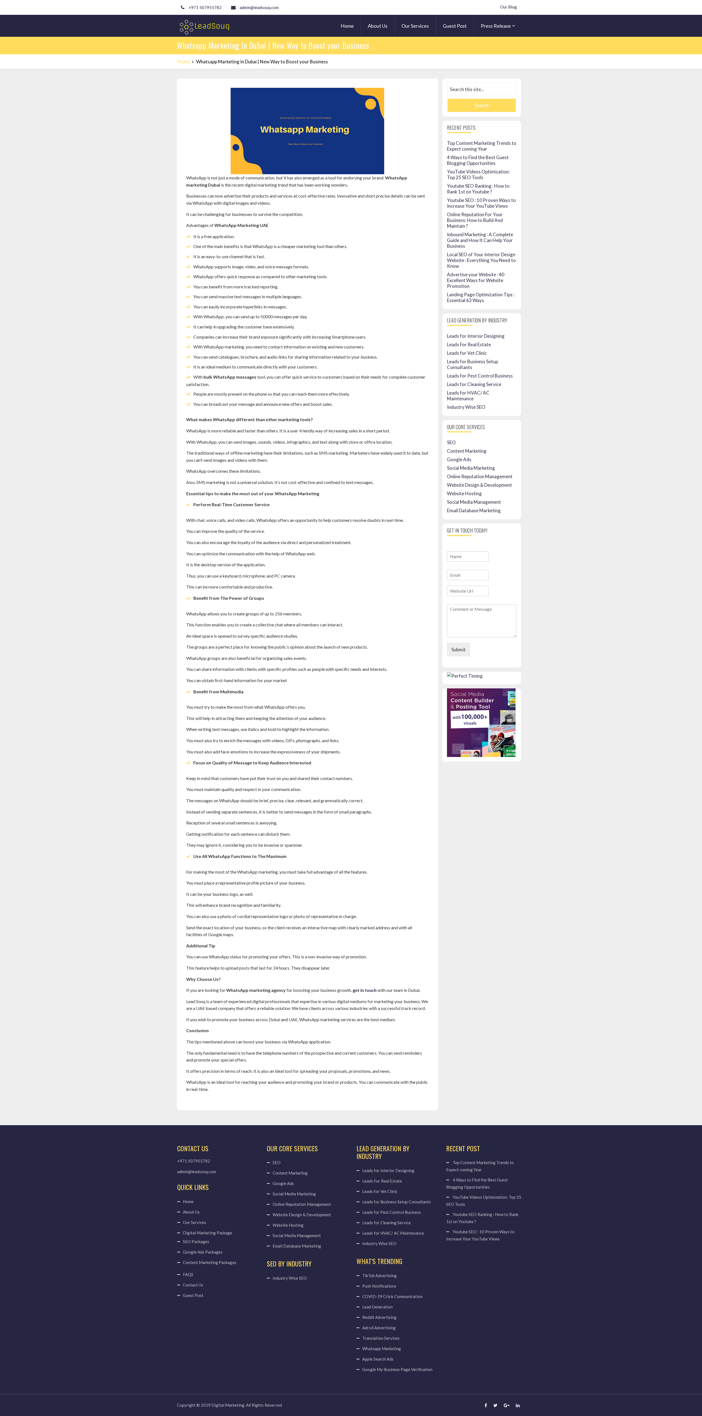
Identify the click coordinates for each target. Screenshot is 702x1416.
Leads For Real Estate (469, 344)
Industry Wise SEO (466, 407)
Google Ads (459, 459)
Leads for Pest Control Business (480, 376)
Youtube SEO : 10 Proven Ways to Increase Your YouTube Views (481, 203)
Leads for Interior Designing (476, 336)
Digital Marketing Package (207, 1232)
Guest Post (455, 26)
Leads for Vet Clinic (467, 353)
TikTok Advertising (379, 1275)
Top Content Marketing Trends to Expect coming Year (481, 146)
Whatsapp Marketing (381, 1348)
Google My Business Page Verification (397, 1369)
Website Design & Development (479, 485)
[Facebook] (486, 1405)
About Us (377, 26)
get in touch (365, 990)
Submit (458, 649)
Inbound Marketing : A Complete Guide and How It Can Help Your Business (480, 240)
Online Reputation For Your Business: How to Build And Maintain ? (475, 220)
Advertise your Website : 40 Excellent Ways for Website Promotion (475, 280)
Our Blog (508, 6)
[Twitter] (495, 1405)
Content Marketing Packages (209, 1262)
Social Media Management (474, 502)
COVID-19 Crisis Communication (392, 1296)
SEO (451, 442)
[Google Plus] (506, 1405)
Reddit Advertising (379, 1317)
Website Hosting (464, 493)
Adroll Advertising (379, 1327)
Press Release (496, 26)
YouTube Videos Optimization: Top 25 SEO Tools (478, 174)
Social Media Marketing (471, 468)
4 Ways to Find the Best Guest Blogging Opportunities (478, 160)
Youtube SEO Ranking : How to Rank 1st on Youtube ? (478, 189)
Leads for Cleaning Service (474, 384)
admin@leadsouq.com (259, 7)
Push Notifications (379, 1285)
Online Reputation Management (480, 476)
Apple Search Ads (378, 1358)
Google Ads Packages (203, 1251)
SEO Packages (196, 1241)
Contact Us (193, 1284)
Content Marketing (466, 451)
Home (347, 26)
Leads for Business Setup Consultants (396, 1201)
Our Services (415, 26)
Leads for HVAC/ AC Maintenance (468, 395)
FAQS (188, 1274)
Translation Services (381, 1338)
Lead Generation (377, 1306)
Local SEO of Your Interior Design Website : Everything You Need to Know (481, 260)
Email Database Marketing (474, 510)
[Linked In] (518, 1405)
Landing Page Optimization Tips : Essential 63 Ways (480, 297)
